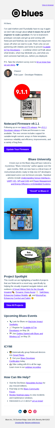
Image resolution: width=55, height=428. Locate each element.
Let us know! (37, 401)
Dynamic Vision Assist (25, 292)
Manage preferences (32, 423)
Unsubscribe (19, 423)
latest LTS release (29, 127)
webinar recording (33, 367)
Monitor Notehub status (19, 395)
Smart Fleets (18, 355)
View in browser (48, 5)
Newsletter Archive (34, 383)
